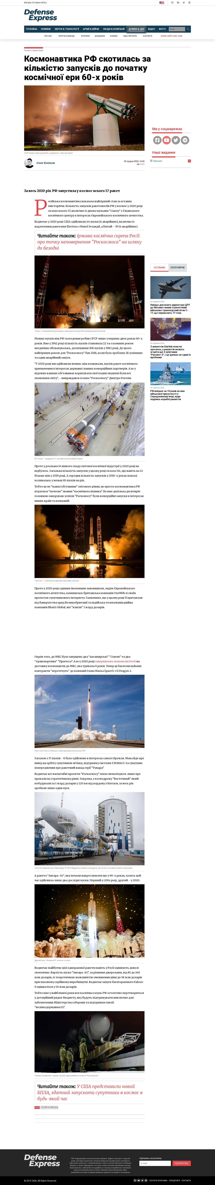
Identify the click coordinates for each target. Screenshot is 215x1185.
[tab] (159, 268)
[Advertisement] (131, 15)
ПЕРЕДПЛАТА (174, 1181)
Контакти (147, 36)
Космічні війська (49, 1107)
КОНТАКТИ (186, 1181)
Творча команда (66, 36)
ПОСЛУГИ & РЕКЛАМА (158, 1181)
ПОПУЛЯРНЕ (178, 267)
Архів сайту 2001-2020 (171, 36)
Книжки (113, 36)
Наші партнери (130, 36)
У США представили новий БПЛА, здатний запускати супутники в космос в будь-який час (90, 1092)
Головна (27, 50)
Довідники (100, 36)
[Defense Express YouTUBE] (178, 3)
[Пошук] (188, 29)
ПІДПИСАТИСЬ (182, 1163)
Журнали (85, 36)
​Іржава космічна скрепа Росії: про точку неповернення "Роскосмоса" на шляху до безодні (89, 242)
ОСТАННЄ (159, 267)
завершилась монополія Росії (115, 661)
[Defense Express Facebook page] (172, 3)
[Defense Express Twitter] (184, 3)
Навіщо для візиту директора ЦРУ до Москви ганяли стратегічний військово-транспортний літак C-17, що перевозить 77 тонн (170, 308)
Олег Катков (46, 163)
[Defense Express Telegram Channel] (189, 3)
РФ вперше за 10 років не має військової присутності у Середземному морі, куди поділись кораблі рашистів (167, 395)
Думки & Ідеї (38, 50)
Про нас (48, 36)
